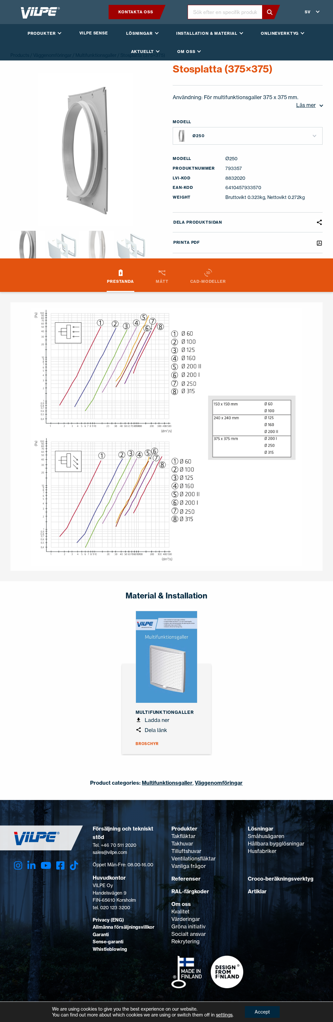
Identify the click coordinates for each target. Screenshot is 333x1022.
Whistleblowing (110, 949)
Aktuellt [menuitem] (142, 51)
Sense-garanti (108, 942)
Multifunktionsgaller (167, 783)
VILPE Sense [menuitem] (93, 33)
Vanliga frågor (188, 866)
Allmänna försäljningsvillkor (123, 927)
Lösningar (260, 828)
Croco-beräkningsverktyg (280, 878)
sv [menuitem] (308, 11)
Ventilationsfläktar (193, 858)
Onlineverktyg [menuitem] (280, 33)
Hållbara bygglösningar (276, 843)
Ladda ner (156, 720)
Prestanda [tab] (120, 281)
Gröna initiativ (188, 926)
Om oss (181, 904)
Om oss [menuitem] (186, 51)
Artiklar (257, 891)
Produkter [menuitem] (42, 33)
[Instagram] (18, 865)
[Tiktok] (74, 865)
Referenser (186, 878)
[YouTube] (46, 865)
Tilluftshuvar (186, 851)
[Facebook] (60, 865)
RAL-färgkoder (190, 891)
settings (224, 1014)
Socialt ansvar (188, 934)
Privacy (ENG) (108, 920)
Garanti (101, 934)
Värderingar (185, 919)
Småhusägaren (266, 836)
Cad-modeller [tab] (208, 281)
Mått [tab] (162, 281)
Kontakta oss (135, 11)
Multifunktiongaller (165, 712)
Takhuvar (182, 843)
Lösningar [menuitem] (139, 33)
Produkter (184, 828)
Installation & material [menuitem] (206, 33)
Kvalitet (180, 911)
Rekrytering (185, 941)
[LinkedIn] (31, 865)
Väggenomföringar (219, 783)
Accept (262, 1012)
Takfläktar (183, 836)
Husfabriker (262, 851)
